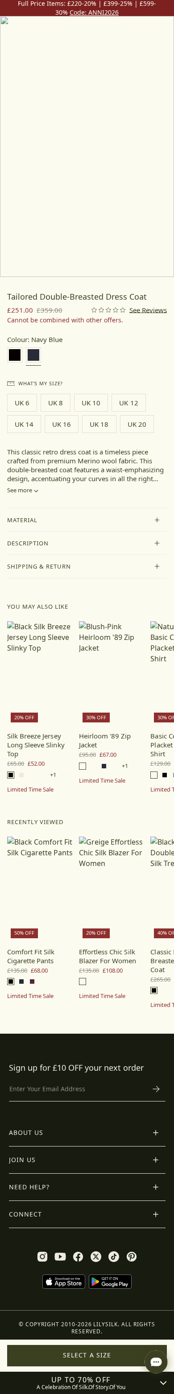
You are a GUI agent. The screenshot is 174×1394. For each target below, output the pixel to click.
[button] (87, 520)
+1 (53, 775)
